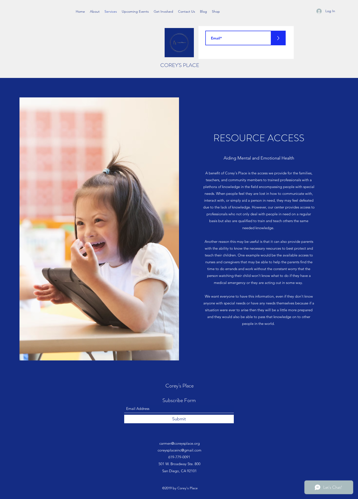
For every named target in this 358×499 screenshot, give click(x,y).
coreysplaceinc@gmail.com (179, 450)
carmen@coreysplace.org (179, 443)
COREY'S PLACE (179, 65)
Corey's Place (179, 385)
